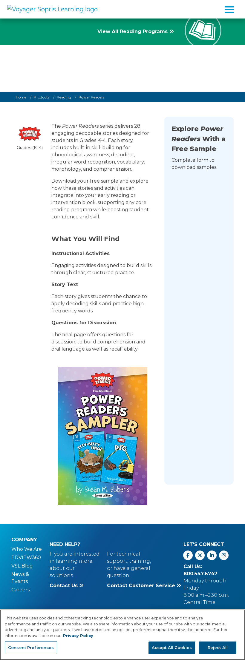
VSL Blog (22, 566)
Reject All (218, 647)
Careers (20, 590)
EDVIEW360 (26, 557)
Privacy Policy (78, 635)
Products (41, 97)
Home (21, 97)
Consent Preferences (31, 647)
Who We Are (26, 549)
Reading (64, 97)
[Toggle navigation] (229, 9)
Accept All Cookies (172, 647)
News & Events (20, 577)
